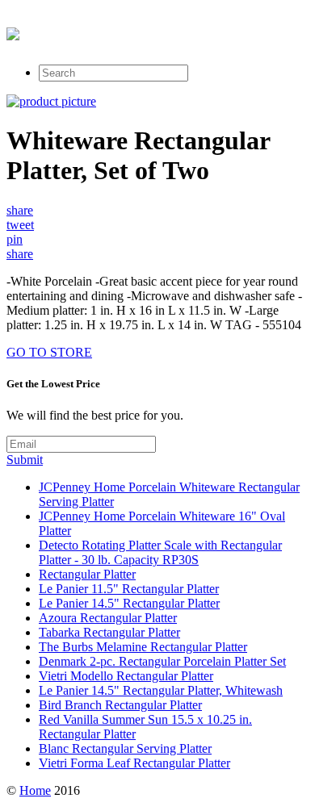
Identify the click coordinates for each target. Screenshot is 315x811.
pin (14, 239)
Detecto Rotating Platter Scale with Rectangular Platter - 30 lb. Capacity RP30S (160, 552)
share (19, 210)
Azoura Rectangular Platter (108, 618)
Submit (24, 459)
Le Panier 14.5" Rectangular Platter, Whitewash (161, 690)
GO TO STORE (49, 352)
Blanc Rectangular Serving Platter (125, 748)
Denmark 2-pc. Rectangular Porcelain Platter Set (162, 661)
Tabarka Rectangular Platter (109, 632)
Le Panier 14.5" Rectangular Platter (129, 603)
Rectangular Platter (87, 574)
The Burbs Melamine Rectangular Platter (143, 647)
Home (35, 790)
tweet (20, 225)
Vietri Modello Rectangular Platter (126, 676)
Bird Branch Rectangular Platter (120, 705)
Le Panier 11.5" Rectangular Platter (129, 589)
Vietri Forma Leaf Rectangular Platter (134, 763)
